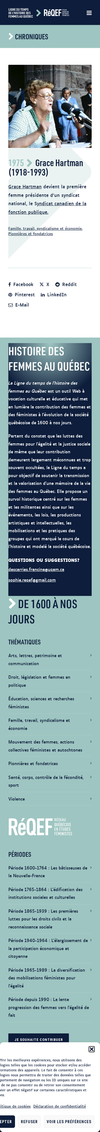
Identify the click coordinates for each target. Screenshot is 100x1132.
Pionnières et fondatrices (30, 233)
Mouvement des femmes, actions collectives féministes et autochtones (45, 745)
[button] (91, 1049)
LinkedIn (56, 294)
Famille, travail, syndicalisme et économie (45, 228)
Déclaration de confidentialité (59, 1106)
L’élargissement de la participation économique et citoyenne (48, 948)
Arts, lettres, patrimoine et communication (35, 659)
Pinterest (24, 294)
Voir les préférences (69, 1122)
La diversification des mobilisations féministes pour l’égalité (46, 977)
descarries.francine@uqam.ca (36, 569)
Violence (16, 798)
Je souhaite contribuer (38, 1040)
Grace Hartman (25, 186)
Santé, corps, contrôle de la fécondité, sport (46, 781)
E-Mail (21, 304)
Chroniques (31, 36)
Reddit (69, 284)
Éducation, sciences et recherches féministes (41, 702)
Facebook (22, 284)
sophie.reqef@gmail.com (32, 579)
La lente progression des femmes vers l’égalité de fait (48, 1007)
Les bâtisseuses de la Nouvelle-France (47, 871)
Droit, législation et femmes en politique (39, 680)
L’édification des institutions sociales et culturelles (45, 893)
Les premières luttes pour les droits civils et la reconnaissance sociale (43, 918)
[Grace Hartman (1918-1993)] (50, 106)
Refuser (29, 1122)
